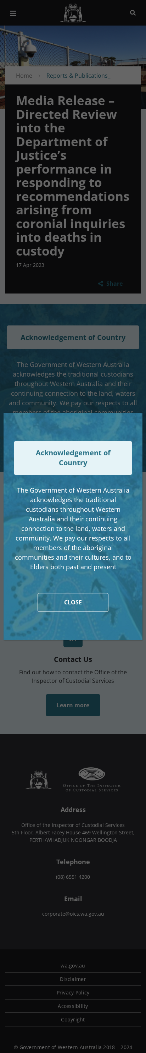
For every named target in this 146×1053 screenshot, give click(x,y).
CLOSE (73, 602)
